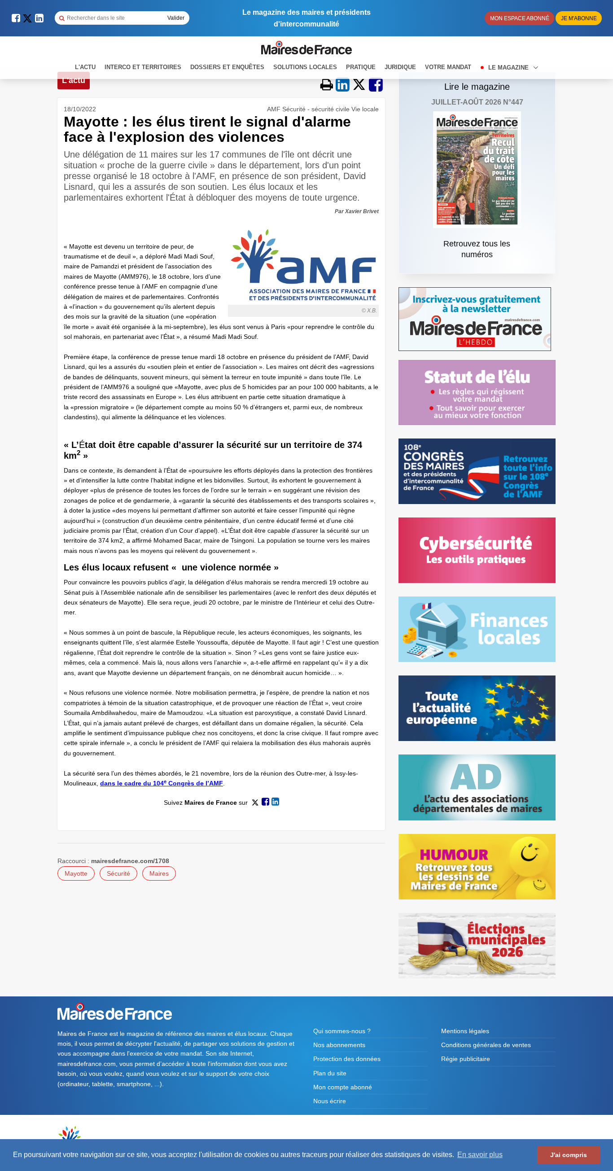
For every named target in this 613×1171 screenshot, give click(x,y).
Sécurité (118, 873)
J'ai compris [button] (568, 1154)
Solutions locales (305, 67)
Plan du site (329, 1073)
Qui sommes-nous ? (342, 1031)
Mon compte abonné (342, 1087)
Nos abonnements (339, 1044)
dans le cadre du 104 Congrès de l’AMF (161, 783)
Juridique (400, 67)
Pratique (361, 67)
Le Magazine (509, 67)
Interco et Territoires (143, 67)
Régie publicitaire (465, 1058)
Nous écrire (329, 1101)
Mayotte (76, 873)
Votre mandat (448, 67)
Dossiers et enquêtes (227, 67)
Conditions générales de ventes (486, 1044)
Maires (159, 873)
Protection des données (347, 1058)
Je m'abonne (579, 18)
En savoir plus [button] (480, 1154)
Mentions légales (465, 1031)
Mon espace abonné (519, 18)
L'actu (85, 67)
